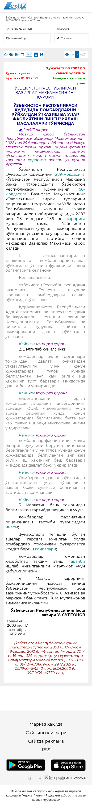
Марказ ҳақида (46, 724)
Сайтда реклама (46, 741)
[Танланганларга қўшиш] (6, 54)
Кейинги (27, 344)
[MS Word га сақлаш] (36, 54)
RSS (46, 749)
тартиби (77, 561)
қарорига (38, 160)
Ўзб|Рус (84, 55)
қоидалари (45, 549)
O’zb (80, 54)
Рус (73, 54)
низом (11, 527)
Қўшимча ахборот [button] (17, 38)
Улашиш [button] (66, 38)
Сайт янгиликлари (46, 732)
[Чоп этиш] (41, 54)
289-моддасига (69, 174)
